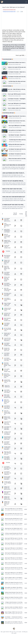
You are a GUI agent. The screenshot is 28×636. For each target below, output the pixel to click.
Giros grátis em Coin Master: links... (7, 370)
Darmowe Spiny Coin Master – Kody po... (7, 364)
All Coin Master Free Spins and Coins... (7, 329)
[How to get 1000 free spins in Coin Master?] (4, 94)
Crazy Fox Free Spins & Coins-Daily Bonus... (7, 339)
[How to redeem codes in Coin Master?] (4, 109)
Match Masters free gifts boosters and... (7, 319)
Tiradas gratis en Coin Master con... (7, 483)
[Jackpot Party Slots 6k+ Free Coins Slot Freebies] (4, 117)
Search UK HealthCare (7, 386)
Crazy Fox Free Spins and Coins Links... (7, 423)
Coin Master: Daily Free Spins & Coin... (7, 220)
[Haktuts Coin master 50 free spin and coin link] (4, 68)
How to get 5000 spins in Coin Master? (20, 55)
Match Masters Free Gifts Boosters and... (7, 493)
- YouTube (7, 251)
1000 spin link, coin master (15, 631)
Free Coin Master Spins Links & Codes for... (7, 412)
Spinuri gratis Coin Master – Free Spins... (7, 478)
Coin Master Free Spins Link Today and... (7, 473)
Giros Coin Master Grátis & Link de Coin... (7, 375)
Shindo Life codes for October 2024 (7, 246)
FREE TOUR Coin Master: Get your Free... (7, 396)
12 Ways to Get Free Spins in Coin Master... (7, 433)
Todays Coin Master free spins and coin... (7, 503)
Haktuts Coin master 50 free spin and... (7, 241)
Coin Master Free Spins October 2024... (7, 344)
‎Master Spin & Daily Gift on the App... (7, 334)
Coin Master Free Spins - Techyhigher (7, 273)
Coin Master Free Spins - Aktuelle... (7, 324)
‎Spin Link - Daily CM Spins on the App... (7, 289)
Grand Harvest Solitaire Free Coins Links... (7, 438)
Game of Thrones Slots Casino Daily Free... (7, 236)
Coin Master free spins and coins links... (7, 468)
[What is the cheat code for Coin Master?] (4, 159)
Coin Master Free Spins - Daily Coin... (7, 354)
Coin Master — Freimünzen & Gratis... (7, 299)
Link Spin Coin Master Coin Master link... (7, 314)
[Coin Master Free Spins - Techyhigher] (4, 99)
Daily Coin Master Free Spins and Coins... (7, 401)
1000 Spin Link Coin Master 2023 (14, 64)
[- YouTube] (4, 82)
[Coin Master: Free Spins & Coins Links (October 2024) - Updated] (4, 154)
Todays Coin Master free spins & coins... (7, 488)
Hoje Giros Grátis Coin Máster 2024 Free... (7, 268)
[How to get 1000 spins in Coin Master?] (4, 104)
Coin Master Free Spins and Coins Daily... (7, 284)
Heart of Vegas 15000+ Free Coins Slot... (7, 304)
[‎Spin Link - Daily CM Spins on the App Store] (4, 90)
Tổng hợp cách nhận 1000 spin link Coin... (7, 453)
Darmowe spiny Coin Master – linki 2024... (7, 294)
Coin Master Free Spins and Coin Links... (7, 359)
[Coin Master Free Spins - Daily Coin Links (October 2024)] (4, 72)
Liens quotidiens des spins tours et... (7, 225)
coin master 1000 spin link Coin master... (7, 391)
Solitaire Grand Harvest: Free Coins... (7, 309)
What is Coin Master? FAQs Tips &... (7, 418)
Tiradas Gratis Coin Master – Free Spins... (7, 448)
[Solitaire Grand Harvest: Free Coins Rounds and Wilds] (4, 121)
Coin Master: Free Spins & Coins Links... (7, 407)
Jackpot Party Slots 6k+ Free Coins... (7, 381)
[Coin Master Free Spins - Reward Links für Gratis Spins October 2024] (4, 135)
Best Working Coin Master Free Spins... (7, 256)
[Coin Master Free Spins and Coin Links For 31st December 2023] (4, 150)
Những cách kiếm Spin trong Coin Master (7, 278)
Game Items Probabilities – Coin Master (7, 231)
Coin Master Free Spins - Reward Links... (7, 443)
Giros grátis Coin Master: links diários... (7, 458)
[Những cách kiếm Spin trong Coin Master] (4, 145)
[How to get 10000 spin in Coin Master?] (4, 126)
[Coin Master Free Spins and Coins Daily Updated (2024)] (4, 77)
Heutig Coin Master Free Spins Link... (7, 349)
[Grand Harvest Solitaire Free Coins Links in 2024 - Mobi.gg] (4, 63)
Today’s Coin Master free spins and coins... (7, 262)
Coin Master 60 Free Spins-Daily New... (7, 428)
